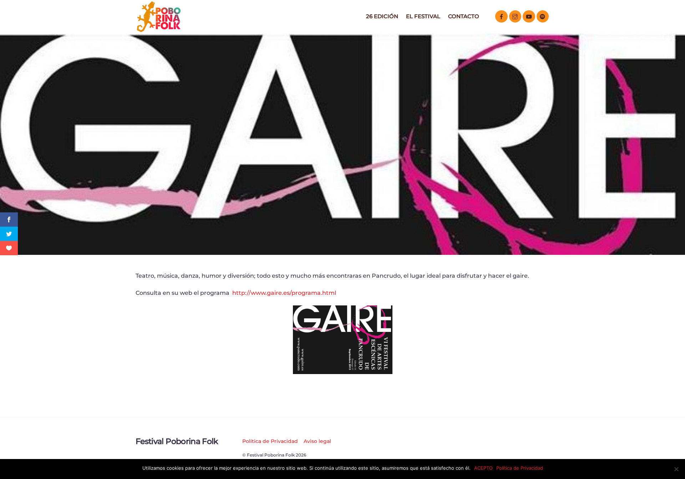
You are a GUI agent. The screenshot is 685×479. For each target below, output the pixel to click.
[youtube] (528, 15)
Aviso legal (317, 441)
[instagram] (515, 15)
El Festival (423, 16)
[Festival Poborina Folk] (159, 30)
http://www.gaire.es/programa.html (284, 292)
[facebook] (501, 15)
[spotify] (542, 15)
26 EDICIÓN (382, 16)
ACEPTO (483, 468)
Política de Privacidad (270, 441)
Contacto (463, 16)
